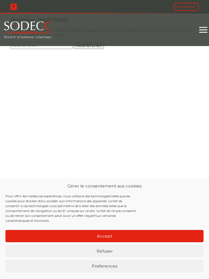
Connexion (186, 7)
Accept (104, 236)
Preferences (104, 266)
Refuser (105, 251)
